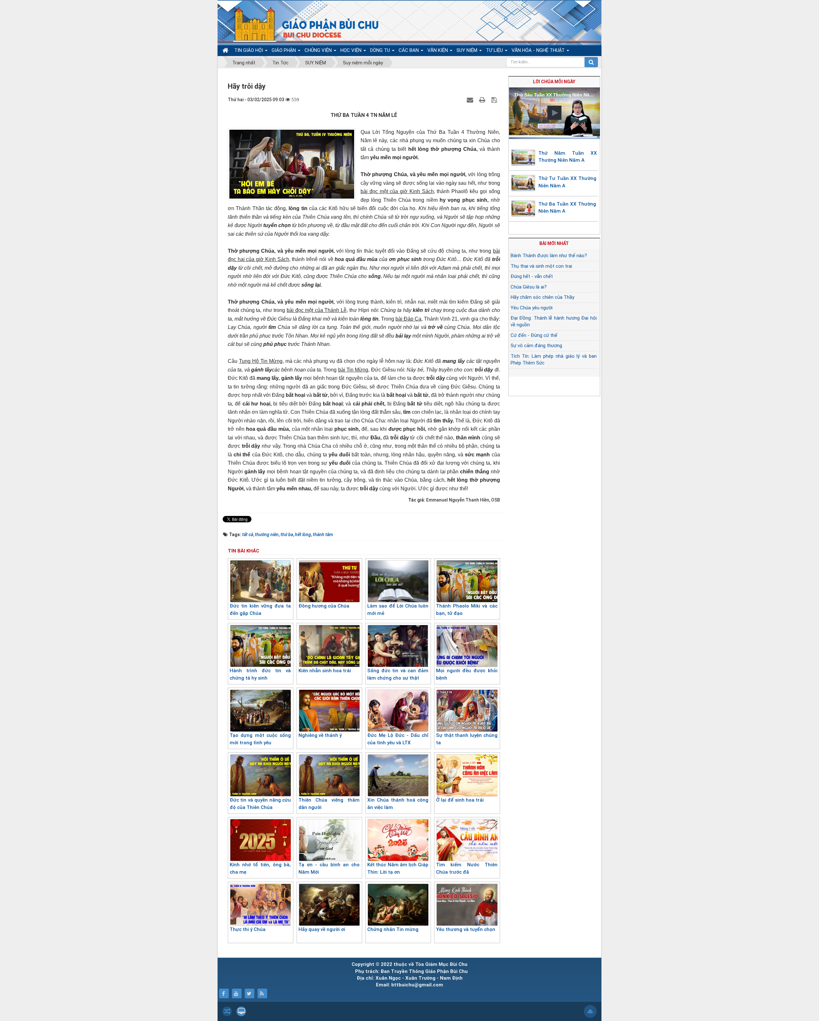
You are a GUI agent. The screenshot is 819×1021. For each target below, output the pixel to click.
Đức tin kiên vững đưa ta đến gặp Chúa (260, 609)
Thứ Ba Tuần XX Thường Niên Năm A (567, 207)
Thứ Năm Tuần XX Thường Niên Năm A (567, 156)
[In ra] (483, 99)
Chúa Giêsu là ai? (529, 287)
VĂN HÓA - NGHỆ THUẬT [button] (539, 50)
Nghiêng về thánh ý (320, 735)
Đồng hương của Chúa (323, 606)
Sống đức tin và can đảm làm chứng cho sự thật (397, 674)
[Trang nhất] (226, 50)
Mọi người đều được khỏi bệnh (466, 674)
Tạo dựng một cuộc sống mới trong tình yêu (260, 739)
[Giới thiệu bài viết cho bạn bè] (471, 99)
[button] (554, 113)
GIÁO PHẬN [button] (284, 50)
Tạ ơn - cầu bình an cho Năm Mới (329, 868)
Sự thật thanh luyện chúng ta (466, 739)
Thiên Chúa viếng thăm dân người (329, 803)
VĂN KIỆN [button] (438, 50)
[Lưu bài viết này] (494, 99)
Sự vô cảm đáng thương (536, 345)
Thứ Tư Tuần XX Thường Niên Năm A (567, 182)
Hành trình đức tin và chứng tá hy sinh (260, 674)
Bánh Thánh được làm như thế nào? (549, 255)
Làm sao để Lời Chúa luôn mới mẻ (397, 609)
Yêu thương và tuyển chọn (465, 929)
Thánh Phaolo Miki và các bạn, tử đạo (466, 609)
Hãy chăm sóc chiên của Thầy (542, 297)
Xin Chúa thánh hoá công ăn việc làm (397, 803)
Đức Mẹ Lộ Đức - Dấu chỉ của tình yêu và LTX (397, 739)
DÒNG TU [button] (380, 50)
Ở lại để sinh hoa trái (460, 800)
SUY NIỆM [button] (468, 50)
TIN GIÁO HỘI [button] (249, 50)
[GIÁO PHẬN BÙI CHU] (302, 24)
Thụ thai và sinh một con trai (541, 266)
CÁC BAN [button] (409, 50)
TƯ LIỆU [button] (495, 50)
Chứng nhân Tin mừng (392, 929)
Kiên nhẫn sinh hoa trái (324, 671)
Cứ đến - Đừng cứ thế (534, 335)
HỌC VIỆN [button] (351, 50)
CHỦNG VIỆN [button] (319, 50)
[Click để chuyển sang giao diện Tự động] (227, 1011)
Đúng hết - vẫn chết (532, 276)
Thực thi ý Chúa (248, 929)
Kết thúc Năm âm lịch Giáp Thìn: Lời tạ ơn (397, 868)
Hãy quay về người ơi (321, 929)
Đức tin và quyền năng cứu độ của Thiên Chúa (260, 803)
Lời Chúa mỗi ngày (554, 81)
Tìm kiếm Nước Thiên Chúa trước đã (466, 868)
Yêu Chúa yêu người (532, 308)
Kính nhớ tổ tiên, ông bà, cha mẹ (260, 868)
